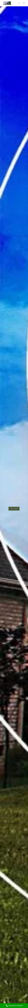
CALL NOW (14, 509)
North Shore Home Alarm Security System (14, 499)
